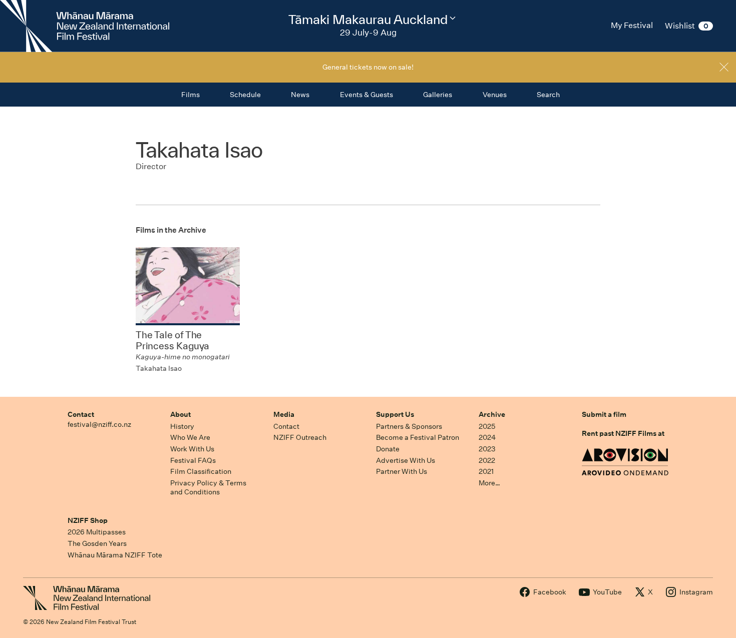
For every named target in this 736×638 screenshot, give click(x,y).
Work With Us (192, 448)
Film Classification (200, 471)
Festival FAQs (193, 460)
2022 (487, 460)
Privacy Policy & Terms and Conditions (208, 487)
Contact (81, 414)
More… (489, 482)
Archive (492, 414)
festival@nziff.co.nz (99, 424)
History (182, 426)
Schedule (245, 94)
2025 (487, 426)
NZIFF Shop (88, 520)
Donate (388, 448)
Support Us (395, 414)
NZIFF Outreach (299, 437)
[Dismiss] (724, 67)
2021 (486, 471)
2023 (487, 448)
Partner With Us (401, 471)
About (180, 414)
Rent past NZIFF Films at (623, 433)
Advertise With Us (405, 460)
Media (283, 414)
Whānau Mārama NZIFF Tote (115, 554)
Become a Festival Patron (417, 437)
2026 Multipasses (97, 531)
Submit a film (604, 414)
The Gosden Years (97, 543)
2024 (487, 437)
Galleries (437, 94)
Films (190, 94)
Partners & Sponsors (409, 426)
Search (548, 94)
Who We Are (190, 437)
